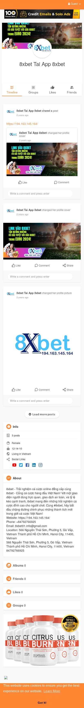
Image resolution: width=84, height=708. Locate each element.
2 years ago (22, 115)
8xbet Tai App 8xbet (42, 63)
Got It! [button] (42, 702)
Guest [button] (74, 4)
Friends (18, 578)
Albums (18, 565)
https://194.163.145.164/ (22, 124)
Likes (16, 592)
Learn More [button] (52, 691)
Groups (18, 605)
